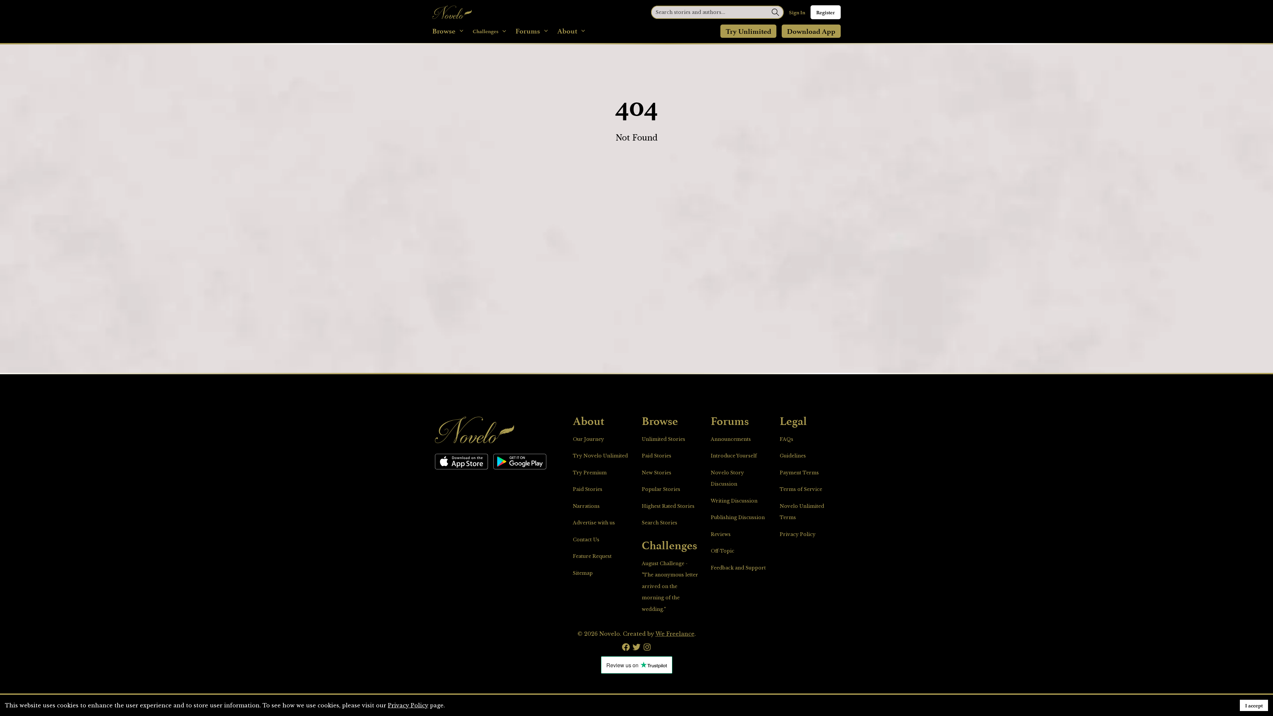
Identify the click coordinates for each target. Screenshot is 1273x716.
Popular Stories (661, 489)
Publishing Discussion (738, 517)
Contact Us (586, 540)
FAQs (786, 439)
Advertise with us (594, 523)
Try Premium (590, 473)
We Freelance (675, 633)
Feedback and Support (738, 568)
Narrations (586, 506)
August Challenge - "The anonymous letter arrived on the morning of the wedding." (670, 586)
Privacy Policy (798, 534)
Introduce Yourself (734, 456)
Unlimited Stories (663, 439)
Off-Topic (722, 551)
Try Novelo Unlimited (600, 456)
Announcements (731, 439)
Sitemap (583, 573)
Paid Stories (587, 489)
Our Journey (588, 439)
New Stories (656, 473)
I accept (1254, 705)
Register (825, 12)
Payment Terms (799, 473)
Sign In (797, 12)
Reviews (721, 534)
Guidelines (793, 456)
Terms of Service (801, 489)
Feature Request (592, 556)
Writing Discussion (734, 501)
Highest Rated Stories (668, 506)
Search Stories (659, 523)
